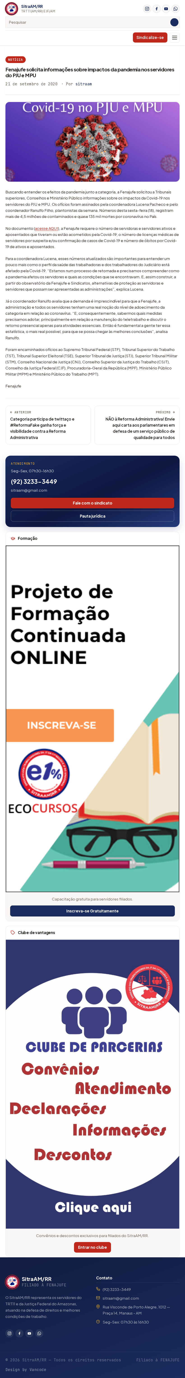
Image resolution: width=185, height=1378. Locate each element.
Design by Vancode (25, 1369)
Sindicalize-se (150, 37)
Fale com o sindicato (92, 502)
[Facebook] (157, 9)
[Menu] (175, 38)
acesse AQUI (46, 228)
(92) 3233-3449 (34, 481)
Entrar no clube (92, 1247)
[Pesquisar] (174, 22)
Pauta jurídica (92, 516)
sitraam (83, 83)
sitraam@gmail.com (29, 490)
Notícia (15, 60)
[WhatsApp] (175, 9)
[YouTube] (166, 9)
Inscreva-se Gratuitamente (92, 910)
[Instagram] (147, 9)
